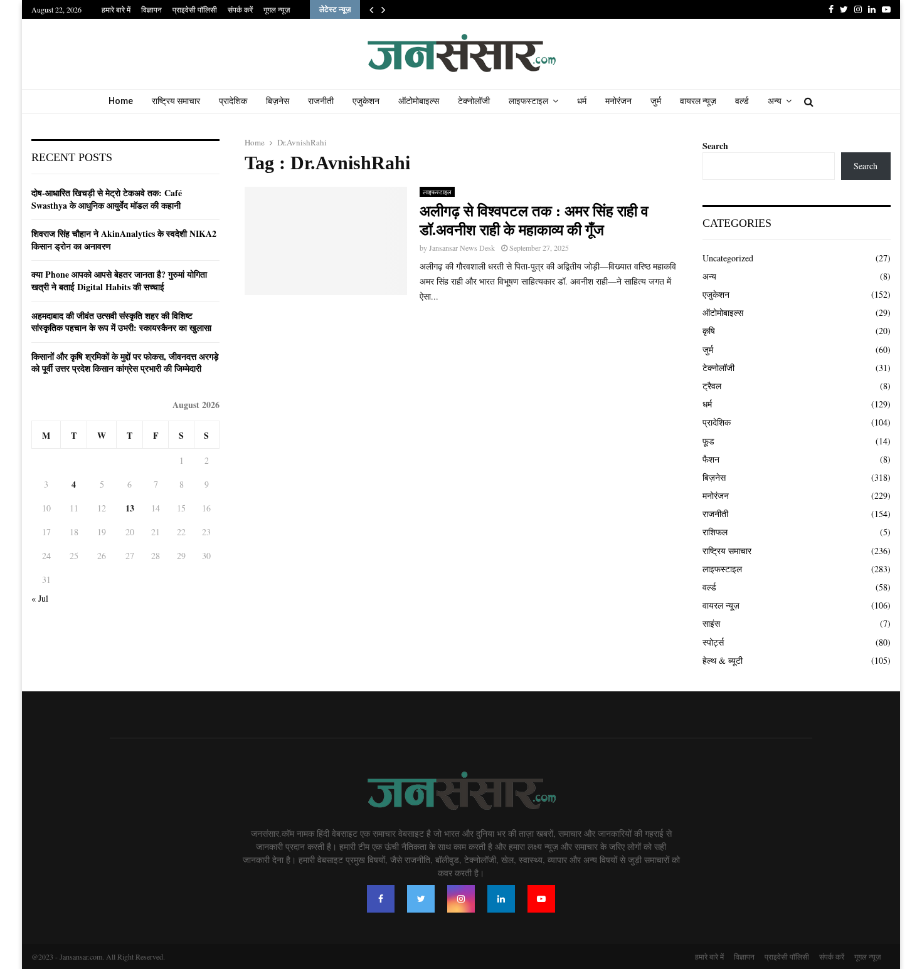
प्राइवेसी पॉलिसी (194, 9)
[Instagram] (461, 899)
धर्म (581, 101)
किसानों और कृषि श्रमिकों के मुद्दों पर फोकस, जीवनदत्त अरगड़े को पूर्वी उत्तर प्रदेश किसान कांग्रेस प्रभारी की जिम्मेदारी (125, 362)
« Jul (39, 598)
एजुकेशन (365, 101)
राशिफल (715, 532)
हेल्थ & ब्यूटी (722, 660)
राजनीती (321, 101)
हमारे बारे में (116, 9)
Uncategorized (727, 258)
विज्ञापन (151, 9)
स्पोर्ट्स (713, 642)
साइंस (711, 623)
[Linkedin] (501, 899)
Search (715, 145)
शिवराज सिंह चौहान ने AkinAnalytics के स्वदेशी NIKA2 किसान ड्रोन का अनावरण (123, 240)
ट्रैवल (711, 386)
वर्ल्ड (742, 101)
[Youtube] (541, 899)
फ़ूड (708, 441)
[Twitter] (421, 899)
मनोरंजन (618, 101)
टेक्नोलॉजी (474, 101)
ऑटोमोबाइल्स (418, 101)
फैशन (710, 459)
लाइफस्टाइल (528, 101)
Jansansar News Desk (462, 248)
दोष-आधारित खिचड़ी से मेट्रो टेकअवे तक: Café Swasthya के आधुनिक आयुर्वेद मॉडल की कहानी (106, 199)
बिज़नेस (277, 101)
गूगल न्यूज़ (276, 9)
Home (121, 101)
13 (129, 508)
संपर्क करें (240, 9)
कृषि (708, 331)
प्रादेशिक (233, 101)
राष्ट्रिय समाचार (176, 101)
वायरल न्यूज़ (698, 101)
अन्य (775, 101)
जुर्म (655, 101)
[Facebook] (381, 899)
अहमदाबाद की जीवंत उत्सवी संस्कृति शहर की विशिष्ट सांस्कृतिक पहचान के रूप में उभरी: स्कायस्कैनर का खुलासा (121, 322)
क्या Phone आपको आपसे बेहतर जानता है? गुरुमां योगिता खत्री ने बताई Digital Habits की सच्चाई (119, 280)
